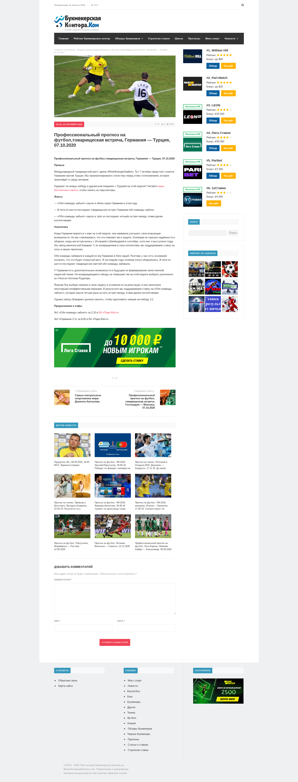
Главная (63, 38)
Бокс (130, 696)
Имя (57, 621)
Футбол (131, 717)
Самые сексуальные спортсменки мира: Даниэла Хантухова (88, 398)
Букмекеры (134, 701)
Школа (179, 38)
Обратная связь (67, 680)
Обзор (213, 65)
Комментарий (63, 580)
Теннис (131, 712)
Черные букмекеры (138, 733)
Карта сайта (65, 685)
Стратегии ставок (159, 38)
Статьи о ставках (138, 744)
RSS (95, 5)
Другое (131, 707)
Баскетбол (133, 691)
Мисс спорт (212, 38)
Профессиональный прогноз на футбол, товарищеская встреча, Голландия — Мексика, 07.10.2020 (140, 401)
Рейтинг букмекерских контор (92, 38)
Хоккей (131, 723)
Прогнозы (194, 38)
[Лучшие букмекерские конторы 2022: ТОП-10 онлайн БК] (77, 18)
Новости (231, 38)
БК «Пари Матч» (108, 312)
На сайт (228, 65)
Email (121, 621)
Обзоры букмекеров (129, 38)
